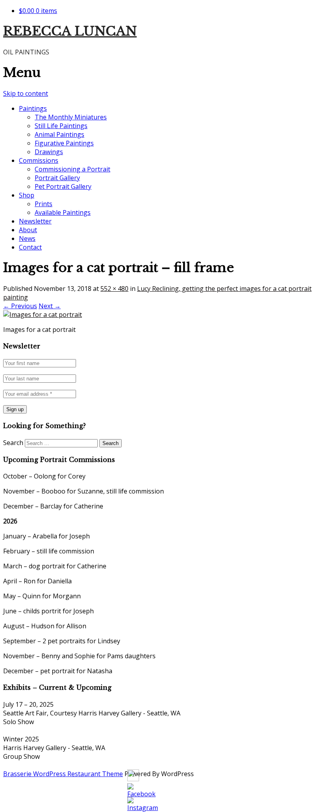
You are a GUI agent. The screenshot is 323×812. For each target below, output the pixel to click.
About (28, 229)
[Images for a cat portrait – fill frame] (42, 314)
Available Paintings (63, 212)
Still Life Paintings (61, 125)
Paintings (33, 108)
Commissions (38, 160)
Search (13, 442)
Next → (50, 306)
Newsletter (35, 221)
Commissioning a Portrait (72, 169)
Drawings (49, 151)
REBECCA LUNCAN (70, 31)
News (27, 238)
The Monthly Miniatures (71, 117)
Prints (43, 203)
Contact (30, 247)
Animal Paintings (59, 134)
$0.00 (38, 10)
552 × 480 (114, 288)
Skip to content (25, 93)
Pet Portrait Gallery (63, 186)
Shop (26, 195)
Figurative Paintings (64, 143)
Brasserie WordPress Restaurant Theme (63, 773)
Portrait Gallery (57, 177)
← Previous (20, 306)
